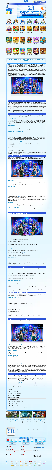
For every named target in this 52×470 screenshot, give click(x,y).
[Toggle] (8, 387)
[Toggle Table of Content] (15, 95)
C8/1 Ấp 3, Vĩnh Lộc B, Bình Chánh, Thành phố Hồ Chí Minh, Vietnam (39, 450)
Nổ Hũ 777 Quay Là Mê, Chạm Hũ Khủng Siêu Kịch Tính (39, 417)
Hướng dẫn (37, 4)
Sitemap (31, 431)
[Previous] (7, 10)
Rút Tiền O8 (27, 4)
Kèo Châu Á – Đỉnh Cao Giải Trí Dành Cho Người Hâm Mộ (26, 417)
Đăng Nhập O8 (16, 4)
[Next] (44, 10)
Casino (9, 185)
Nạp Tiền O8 (22, 4)
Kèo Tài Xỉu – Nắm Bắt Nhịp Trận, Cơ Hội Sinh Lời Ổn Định (12, 417)
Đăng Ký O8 (11, 4)
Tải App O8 (32, 4)
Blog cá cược (42, 4)
